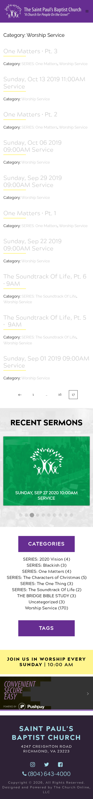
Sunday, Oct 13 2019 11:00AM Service (44, 82)
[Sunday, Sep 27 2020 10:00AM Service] (46, 471)
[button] (5, 694)
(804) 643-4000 (49, 774)
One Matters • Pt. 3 (30, 51)
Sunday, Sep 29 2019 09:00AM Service (32, 181)
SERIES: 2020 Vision (43, 559)
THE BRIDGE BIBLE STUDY (43, 595)
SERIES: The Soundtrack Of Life (48, 296)
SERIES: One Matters (39, 63)
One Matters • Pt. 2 (30, 114)
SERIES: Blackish (43, 565)
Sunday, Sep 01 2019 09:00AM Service (46, 362)
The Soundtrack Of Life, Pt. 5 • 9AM (44, 321)
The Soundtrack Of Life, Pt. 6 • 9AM (44, 280)
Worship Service (73, 63)
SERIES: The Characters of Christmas (43, 577)
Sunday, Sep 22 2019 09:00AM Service (32, 244)
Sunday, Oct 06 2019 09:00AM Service (32, 146)
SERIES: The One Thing (43, 583)
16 (59, 394)
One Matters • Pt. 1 (29, 213)
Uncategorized (43, 601)
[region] (46, 694)
